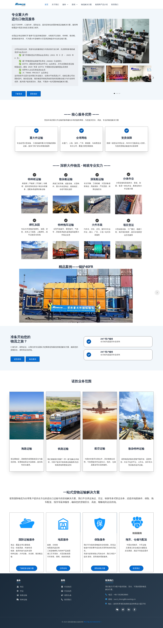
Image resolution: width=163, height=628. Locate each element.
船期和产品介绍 (101, 4)
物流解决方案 (86, 4)
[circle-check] (36, 130)
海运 (22, 586)
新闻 (73, 4)
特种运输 (23, 599)
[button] (19, 93)
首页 (46, 4)
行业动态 (67, 591)
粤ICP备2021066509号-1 (92, 622)
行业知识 (67, 586)
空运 (22, 591)
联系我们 (114, 4)
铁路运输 (23, 595)
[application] (67, 4)
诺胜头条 (67, 595)
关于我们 (55, 4)
